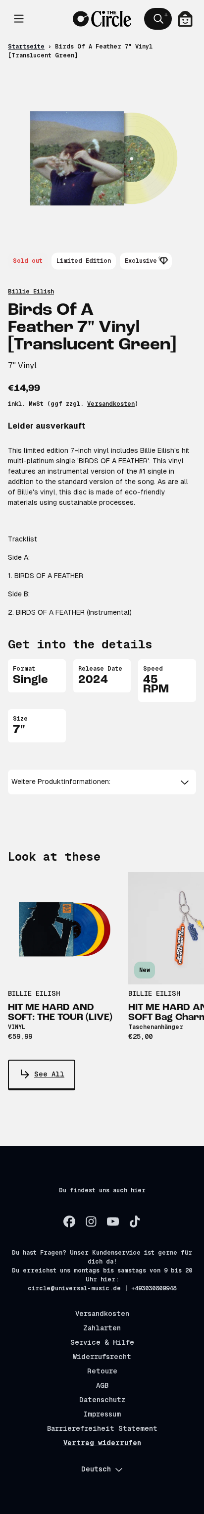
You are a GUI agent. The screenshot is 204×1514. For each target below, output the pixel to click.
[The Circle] (102, 19)
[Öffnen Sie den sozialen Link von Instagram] (91, 1221)
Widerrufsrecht (102, 1357)
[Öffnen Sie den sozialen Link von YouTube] (113, 1221)
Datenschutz (102, 1400)
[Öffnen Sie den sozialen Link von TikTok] (135, 1221)
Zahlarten (102, 1328)
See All (49, 1074)
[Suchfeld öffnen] (158, 18)
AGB (102, 1385)
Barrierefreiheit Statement (102, 1428)
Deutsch (96, 1469)
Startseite (26, 46)
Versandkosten (111, 403)
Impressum (102, 1414)
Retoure (102, 1371)
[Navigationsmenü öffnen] (19, 19)
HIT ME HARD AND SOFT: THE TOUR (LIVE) (60, 1013)
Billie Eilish (31, 291)
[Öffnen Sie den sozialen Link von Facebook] (69, 1221)
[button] (102, 782)
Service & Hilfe (102, 1342)
